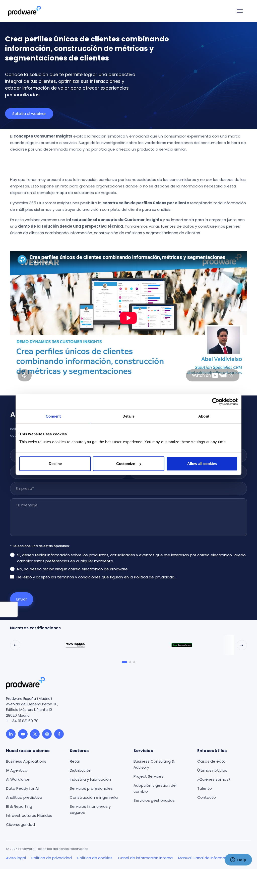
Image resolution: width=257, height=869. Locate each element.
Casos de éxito (211, 761)
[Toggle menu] (239, 11)
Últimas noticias (212, 770)
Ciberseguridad (20, 824)
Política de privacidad (154, 577)
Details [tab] (128, 416)
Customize (125, 463)
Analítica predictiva (24, 797)
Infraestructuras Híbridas (29, 815)
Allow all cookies (202, 463)
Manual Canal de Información (205, 857)
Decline (55, 463)
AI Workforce (18, 779)
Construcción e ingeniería (94, 797)
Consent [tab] (53, 416)
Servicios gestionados (154, 800)
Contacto (206, 797)
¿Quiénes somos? (213, 779)
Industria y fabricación (90, 779)
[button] (15, 645)
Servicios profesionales (91, 788)
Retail (75, 761)
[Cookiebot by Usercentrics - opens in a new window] (216, 401)
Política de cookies (94, 857)
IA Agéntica (16, 770)
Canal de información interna (145, 857)
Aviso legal (16, 857)
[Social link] (11, 734)
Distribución (80, 770)
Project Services (148, 776)
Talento (204, 788)
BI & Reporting (19, 806)
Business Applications (26, 761)
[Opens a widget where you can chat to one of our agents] (238, 860)
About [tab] (203, 416)
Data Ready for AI (22, 788)
